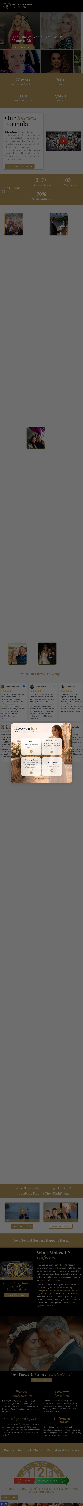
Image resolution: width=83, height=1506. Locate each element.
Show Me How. (52, 741)
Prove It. (31, 742)
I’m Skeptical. (52, 762)
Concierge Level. (31, 760)
